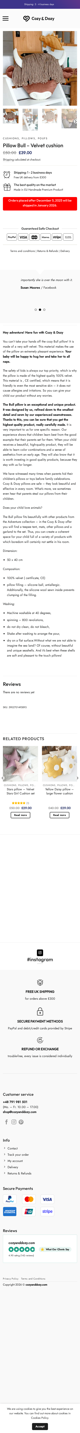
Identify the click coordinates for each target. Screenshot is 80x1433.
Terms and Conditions (33, 1278)
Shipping (8, 160)
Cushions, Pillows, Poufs (25, 138)
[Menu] (5, 18)
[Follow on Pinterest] (21, 1122)
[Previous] (9, 68)
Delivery (65, 251)
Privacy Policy (10, 1278)
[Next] (70, 68)
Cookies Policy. (40, 1418)
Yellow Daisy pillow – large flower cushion (59, 791)
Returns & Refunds (47, 251)
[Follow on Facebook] (6, 1122)
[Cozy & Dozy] (39, 18)
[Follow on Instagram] (40, 952)
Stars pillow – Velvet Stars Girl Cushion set (21, 791)
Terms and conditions (22, 251)
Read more (20, 815)
